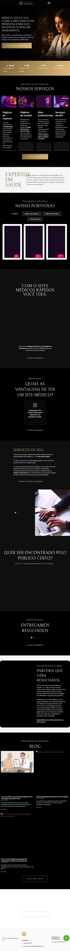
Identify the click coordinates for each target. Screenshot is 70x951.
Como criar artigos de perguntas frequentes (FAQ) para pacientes (14, 860)
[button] (49, 3)
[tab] (15, 214)
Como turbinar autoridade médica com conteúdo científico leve (16, 798)
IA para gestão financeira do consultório (52, 797)
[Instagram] (24, 934)
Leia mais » (4, 809)
